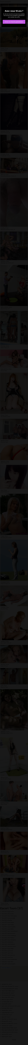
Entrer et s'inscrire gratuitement (14, 22)
